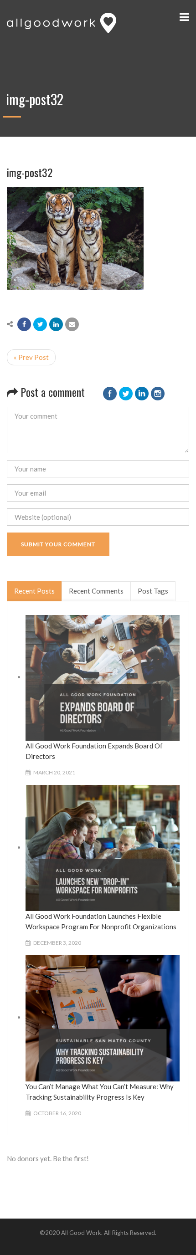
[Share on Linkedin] (56, 324)
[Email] (72, 324)
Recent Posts (34, 591)
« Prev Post (31, 357)
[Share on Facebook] (24, 324)
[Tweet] (40, 324)
